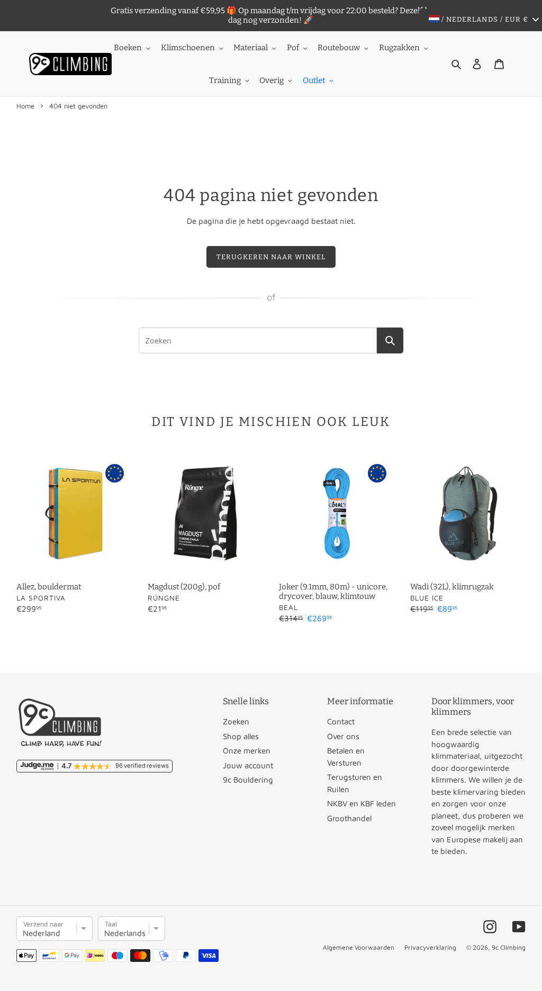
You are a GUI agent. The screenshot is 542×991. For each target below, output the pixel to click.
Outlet (314, 80)
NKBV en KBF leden (361, 803)
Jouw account (248, 765)
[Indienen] (390, 340)
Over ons (343, 736)
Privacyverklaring (430, 947)
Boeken (128, 47)
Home (25, 106)
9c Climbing (509, 947)
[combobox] (258, 340)
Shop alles (241, 736)
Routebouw (339, 47)
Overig (271, 80)
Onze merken (246, 750)
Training (225, 80)
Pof (293, 47)
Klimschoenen (188, 47)
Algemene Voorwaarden (358, 947)
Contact (341, 721)
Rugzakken (399, 47)
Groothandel (349, 818)
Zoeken (236, 721)
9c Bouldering (248, 779)
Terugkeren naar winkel (271, 257)
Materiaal (250, 47)
